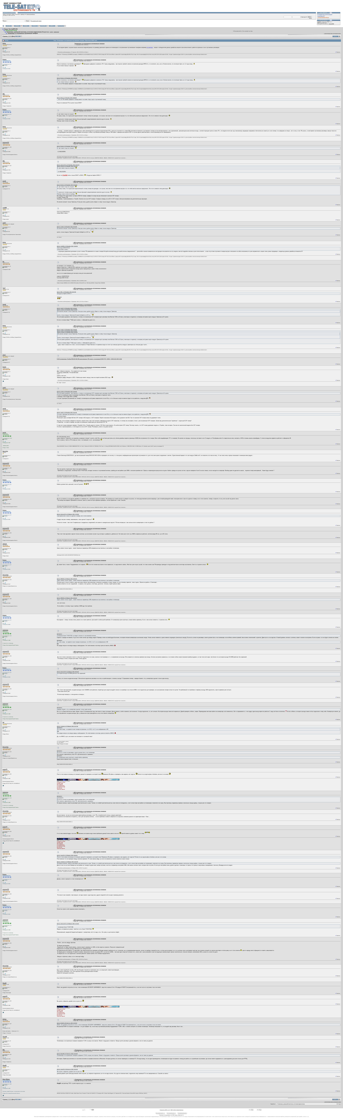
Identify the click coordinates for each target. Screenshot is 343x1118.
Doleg (4, 43)
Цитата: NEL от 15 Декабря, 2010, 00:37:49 (66, 291)
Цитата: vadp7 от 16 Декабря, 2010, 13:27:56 (67, 412)
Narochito (5, 451)
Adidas (4, 1019)
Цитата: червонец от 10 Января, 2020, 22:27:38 (67, 726)
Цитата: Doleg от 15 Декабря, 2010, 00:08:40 (67, 97)
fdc (3, 261)
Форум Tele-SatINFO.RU (11, 29)
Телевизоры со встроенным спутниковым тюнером (23, 33)
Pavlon (4, 59)
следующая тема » (337, 33)
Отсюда (59, 297)
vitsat (4, 355)
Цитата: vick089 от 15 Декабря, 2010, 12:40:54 (67, 246)
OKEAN (5, 544)
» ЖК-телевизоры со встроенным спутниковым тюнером (89, 59)
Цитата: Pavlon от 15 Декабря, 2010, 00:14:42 (67, 146)
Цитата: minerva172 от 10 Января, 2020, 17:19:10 (68, 923)
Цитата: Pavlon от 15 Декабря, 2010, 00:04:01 (67, 78)
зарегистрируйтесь (31, 14)
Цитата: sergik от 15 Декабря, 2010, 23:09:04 (67, 329)
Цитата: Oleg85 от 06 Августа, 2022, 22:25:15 (67, 1023)
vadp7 (4, 223)
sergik (4, 181)
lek (3, 722)
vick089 (5, 207)
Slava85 (5, 1036)
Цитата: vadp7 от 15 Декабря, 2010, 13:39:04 (67, 308)
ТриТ (4, 288)
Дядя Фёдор (6, 1079)
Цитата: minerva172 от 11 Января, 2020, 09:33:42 (68, 671)
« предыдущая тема (328, 33)
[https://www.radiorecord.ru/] (3, 1095)
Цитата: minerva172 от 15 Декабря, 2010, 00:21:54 (68, 164)
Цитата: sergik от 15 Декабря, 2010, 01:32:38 (67, 226)
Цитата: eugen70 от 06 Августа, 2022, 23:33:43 (67, 1069)
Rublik (4, 367)
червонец (56, 32)
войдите (22, 14)
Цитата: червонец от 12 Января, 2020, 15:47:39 (67, 861)
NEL (4, 94)
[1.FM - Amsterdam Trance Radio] (3, 786)
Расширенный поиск (36, 21)
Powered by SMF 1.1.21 (165, 1109)
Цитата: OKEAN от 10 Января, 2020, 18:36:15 (67, 578)
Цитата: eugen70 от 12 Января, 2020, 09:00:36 (67, 855)
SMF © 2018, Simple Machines (177, 1109)
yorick (51, 32)
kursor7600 (331, 23)
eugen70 (5, 769)
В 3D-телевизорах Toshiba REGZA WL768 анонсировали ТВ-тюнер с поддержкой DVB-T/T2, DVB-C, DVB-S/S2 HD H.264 (89, 359)
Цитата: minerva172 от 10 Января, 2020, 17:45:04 (68, 514)
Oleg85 (4, 983)
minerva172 (6, 142)
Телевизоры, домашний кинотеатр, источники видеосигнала (24, 32)
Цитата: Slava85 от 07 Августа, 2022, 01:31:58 (67, 1053)
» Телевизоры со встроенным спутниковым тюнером (89, 1037)
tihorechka (5, 575)
